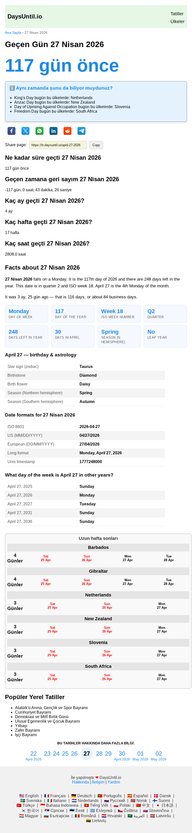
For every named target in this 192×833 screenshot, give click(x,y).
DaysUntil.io (25, 16)
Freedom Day (26, 111)
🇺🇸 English (29, 796)
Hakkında (80, 782)
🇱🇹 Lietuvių (96, 820)
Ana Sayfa (13, 33)
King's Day (24, 98)
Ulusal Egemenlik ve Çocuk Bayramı (47, 721)
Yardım (114, 782)
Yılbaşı (21, 726)
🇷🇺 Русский (114, 800)
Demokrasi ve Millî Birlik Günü (41, 717)
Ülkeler (177, 21)
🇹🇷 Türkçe (25, 805)
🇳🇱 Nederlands (85, 800)
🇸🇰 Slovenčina (156, 810)
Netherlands (81, 98)
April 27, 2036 (20, 521)
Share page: (16, 145)
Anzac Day (24, 102)
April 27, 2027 (20, 504)
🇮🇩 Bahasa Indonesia (59, 805)
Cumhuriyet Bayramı (33, 712)
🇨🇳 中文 (143, 805)
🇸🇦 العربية (136, 816)
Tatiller (177, 13)
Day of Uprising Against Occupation (45, 107)
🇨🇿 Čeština (128, 810)
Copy (96, 145)
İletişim (98, 782)
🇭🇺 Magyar (28, 816)
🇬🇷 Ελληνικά (101, 810)
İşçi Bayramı (26, 735)
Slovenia (122, 107)
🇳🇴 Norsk (138, 800)
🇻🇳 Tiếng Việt (96, 805)
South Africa (86, 111)
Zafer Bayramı (27, 730)
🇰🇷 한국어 (30, 810)
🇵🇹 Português (110, 796)
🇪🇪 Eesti (77, 810)
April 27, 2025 (20, 486)
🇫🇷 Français (55, 796)
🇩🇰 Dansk (162, 796)
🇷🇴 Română (85, 816)
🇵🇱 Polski (122, 805)
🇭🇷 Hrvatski (112, 816)
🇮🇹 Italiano (56, 800)
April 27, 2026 (20, 495)
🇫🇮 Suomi (161, 800)
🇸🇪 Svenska (31, 800)
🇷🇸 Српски (54, 810)
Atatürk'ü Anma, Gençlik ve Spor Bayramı (51, 708)
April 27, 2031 (20, 513)
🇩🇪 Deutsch (81, 796)
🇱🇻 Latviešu (160, 816)
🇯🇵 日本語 (165, 805)
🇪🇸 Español (137, 796)
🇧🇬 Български (56, 816)
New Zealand (83, 102)
